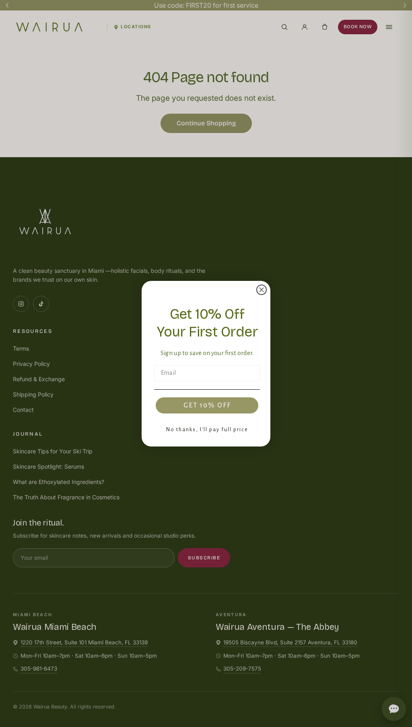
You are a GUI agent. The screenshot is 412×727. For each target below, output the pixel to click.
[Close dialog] (261, 290)
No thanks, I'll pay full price (207, 429)
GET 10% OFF (207, 405)
